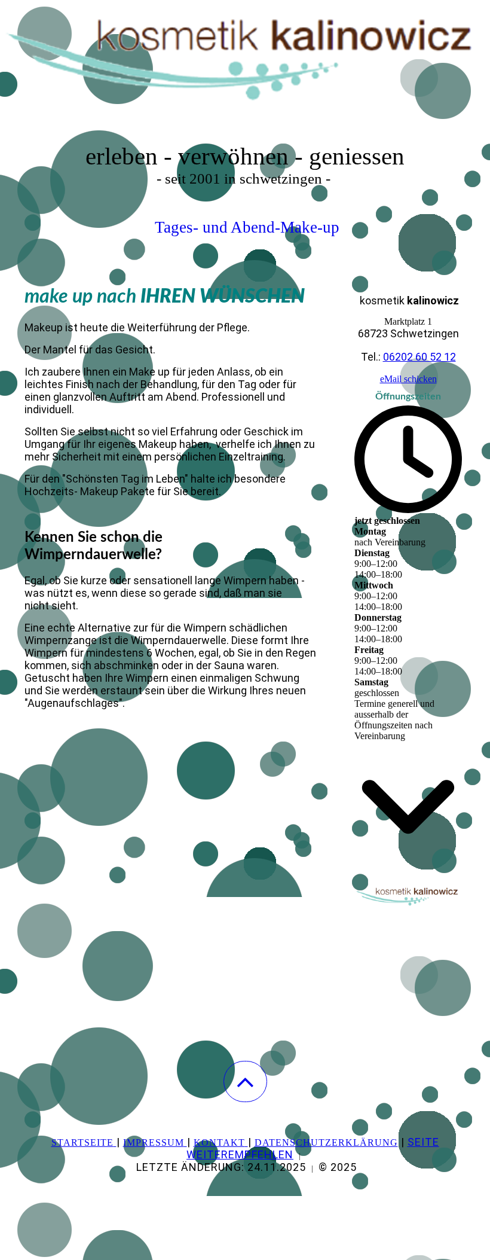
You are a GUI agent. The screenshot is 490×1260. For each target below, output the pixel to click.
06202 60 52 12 (419, 356)
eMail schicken (408, 379)
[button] (245, 1081)
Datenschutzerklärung (326, 1142)
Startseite (82, 1142)
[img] (245, 60)
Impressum (153, 1142)
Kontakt (219, 1142)
